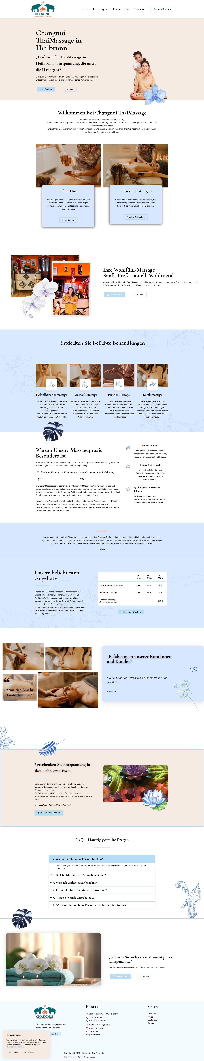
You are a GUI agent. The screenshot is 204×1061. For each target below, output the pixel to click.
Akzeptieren (13, 1052)
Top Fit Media (98, 1053)
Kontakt (139, 9)
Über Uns (152, 1013)
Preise (117, 9)
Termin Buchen (162, 9)
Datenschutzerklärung (73, 1057)
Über (128, 9)
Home (86, 9)
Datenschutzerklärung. (15, 1047)
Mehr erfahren (29, 1052)
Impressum (90, 1057)
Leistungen (100, 9)
